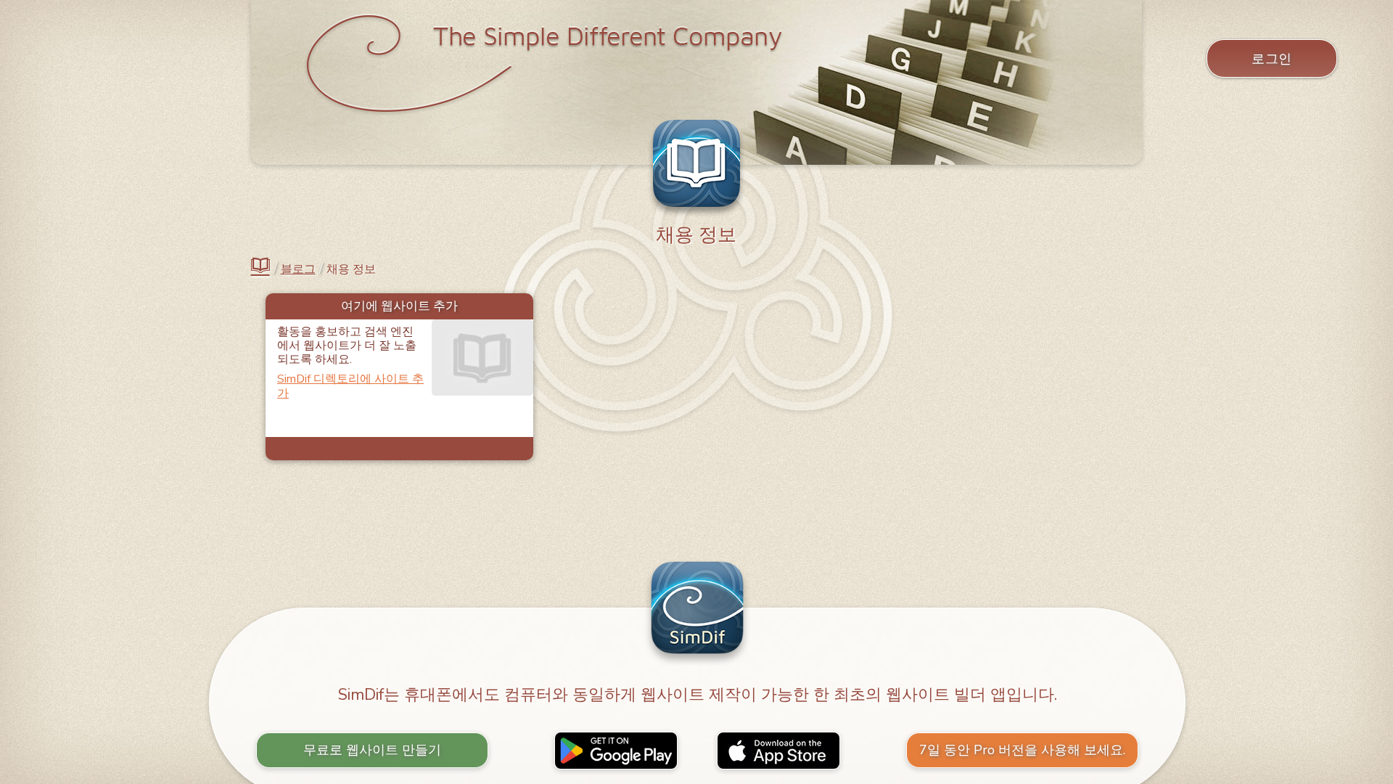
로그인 (1272, 59)
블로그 (298, 269)
